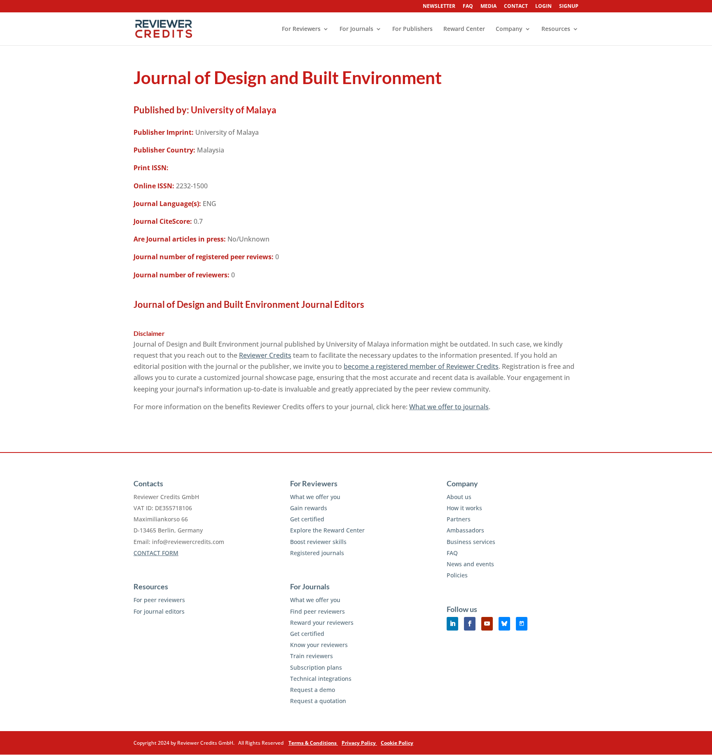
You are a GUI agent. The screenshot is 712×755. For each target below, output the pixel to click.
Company (509, 29)
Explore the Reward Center (327, 530)
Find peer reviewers (317, 611)
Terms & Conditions (313, 742)
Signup (568, 6)
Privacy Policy (359, 742)
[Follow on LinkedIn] (452, 624)
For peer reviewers (159, 600)
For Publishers (412, 29)
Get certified (307, 519)
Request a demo (312, 690)
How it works (464, 508)
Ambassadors (465, 530)
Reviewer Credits (265, 355)
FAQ (468, 6)
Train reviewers (311, 656)
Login (543, 6)
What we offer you (315, 497)
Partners (459, 519)
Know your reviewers (319, 645)
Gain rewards (308, 508)
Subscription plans (316, 667)
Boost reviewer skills (318, 542)
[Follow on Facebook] (469, 624)
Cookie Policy (397, 742)
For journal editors (159, 611)
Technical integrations (320, 678)
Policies (457, 575)
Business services (471, 542)
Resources (555, 29)
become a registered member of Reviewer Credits (421, 366)
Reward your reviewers (322, 622)
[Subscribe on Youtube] (487, 624)
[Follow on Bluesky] (504, 624)
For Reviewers (301, 29)
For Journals (356, 29)
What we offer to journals (449, 406)
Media (488, 6)
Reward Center (464, 29)
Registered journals (317, 553)
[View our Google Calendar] (521, 624)
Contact (516, 6)
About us (459, 497)
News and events (470, 564)
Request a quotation (318, 701)
